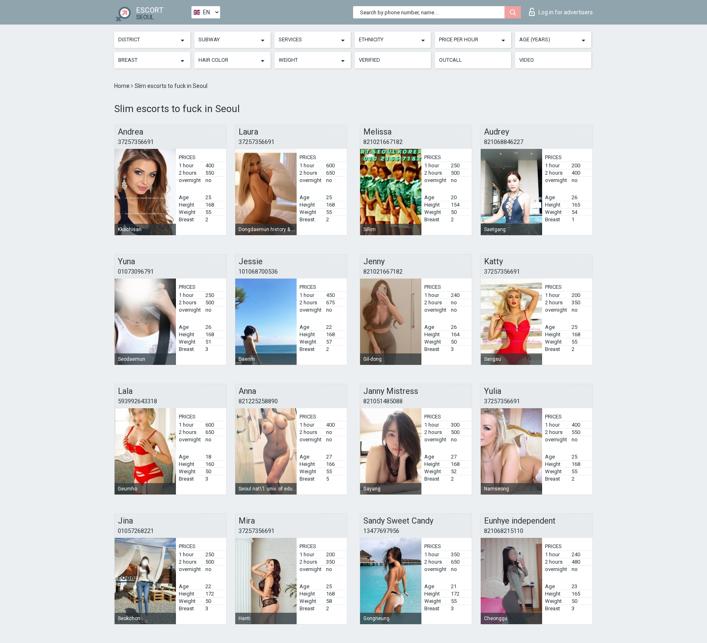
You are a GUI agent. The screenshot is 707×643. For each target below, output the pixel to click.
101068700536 (258, 271)
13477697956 (381, 531)
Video (526, 60)
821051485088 (383, 401)
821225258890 (258, 401)
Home (122, 86)
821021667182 (383, 142)
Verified (369, 60)
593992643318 (137, 401)
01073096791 (136, 271)
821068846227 (503, 142)
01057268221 (136, 531)
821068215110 (503, 531)
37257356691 (136, 142)
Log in (565, 12)
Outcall (450, 60)
